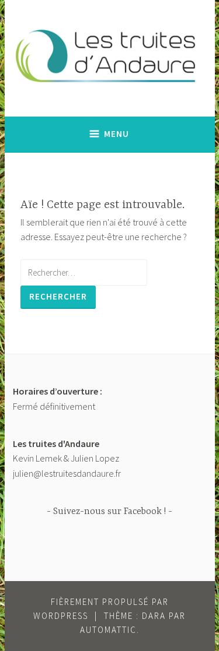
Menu (116, 133)
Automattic (108, 629)
